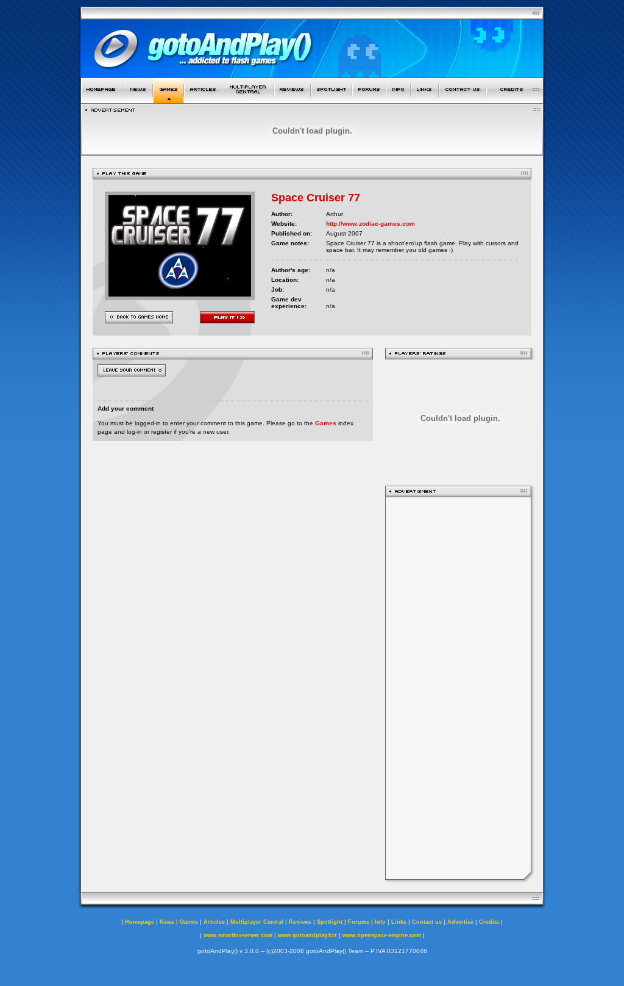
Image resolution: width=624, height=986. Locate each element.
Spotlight (329, 922)
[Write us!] (462, 100)
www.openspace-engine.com (381, 935)
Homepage (139, 922)
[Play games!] (168, 100)
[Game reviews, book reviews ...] (292, 100)
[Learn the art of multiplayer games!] (248, 100)
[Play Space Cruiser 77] (180, 297)
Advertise (460, 922)
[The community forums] (369, 100)
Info (380, 922)
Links (398, 922)
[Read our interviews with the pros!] (331, 100)
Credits (489, 922)
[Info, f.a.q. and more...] (398, 100)
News (167, 922)
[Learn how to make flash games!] (203, 100)
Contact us (427, 922)
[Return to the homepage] (101, 100)
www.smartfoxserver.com (238, 935)
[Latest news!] (137, 100)
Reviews (300, 922)
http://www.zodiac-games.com (370, 223)
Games (325, 423)
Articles (214, 922)
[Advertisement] (458, 688)
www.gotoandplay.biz (307, 935)
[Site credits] (515, 100)
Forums (358, 922)
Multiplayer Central (256, 922)
